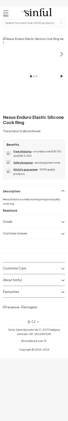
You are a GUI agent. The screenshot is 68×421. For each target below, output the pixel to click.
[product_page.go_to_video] (61, 76)
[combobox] (31, 23)
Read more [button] (10, 210)
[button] (6, 13)
